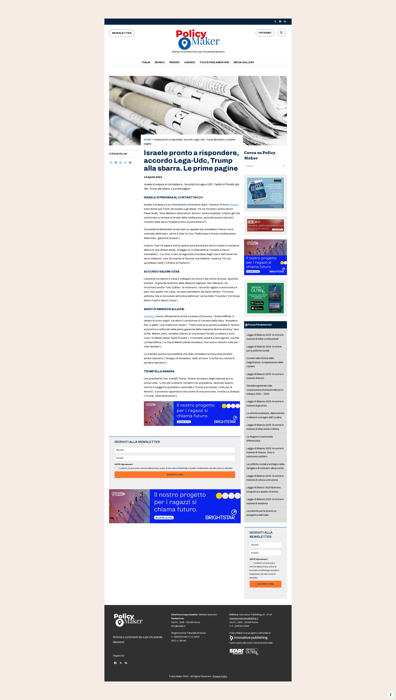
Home (148, 139)
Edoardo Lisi (119, 153)
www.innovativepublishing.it (243, 618)
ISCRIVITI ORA (175, 474)
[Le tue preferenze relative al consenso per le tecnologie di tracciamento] (391, 695)
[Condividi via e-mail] (130, 163)
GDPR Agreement (124, 464)
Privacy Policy (220, 676)
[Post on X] (111, 163)
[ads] (192, 425)
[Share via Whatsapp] (125, 163)
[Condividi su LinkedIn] (121, 163)
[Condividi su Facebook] (116, 163)
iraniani (233, 204)
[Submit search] (284, 166)
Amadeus (150, 316)
